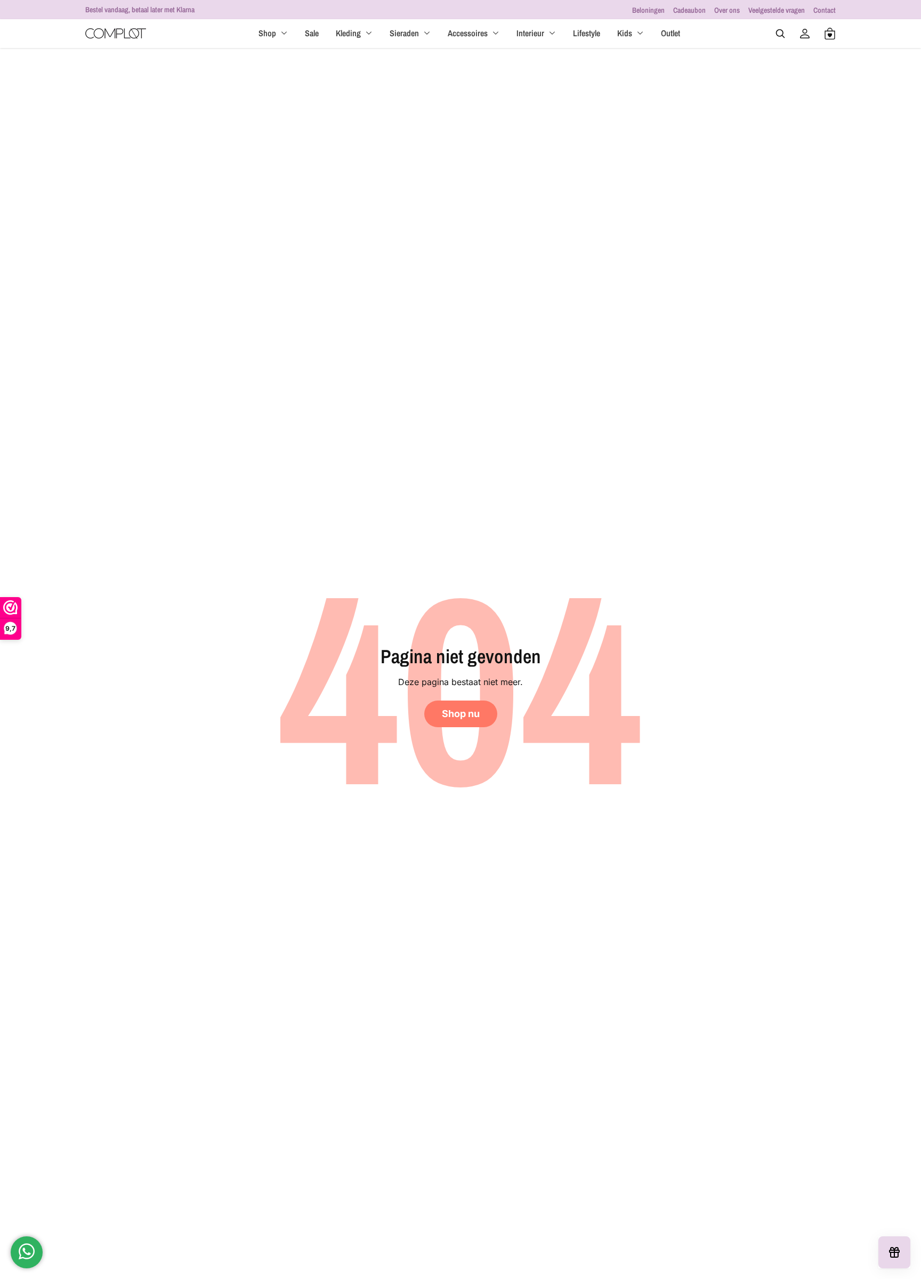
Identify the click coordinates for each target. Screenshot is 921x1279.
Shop (267, 33)
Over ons (727, 10)
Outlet (670, 33)
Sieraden (404, 33)
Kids (624, 33)
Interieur (530, 33)
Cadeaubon (689, 10)
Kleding (348, 33)
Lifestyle (586, 33)
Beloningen (648, 10)
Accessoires (468, 33)
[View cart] (830, 33)
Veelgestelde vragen (776, 10)
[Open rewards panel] (894, 1252)
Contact (824, 10)
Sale (312, 33)
